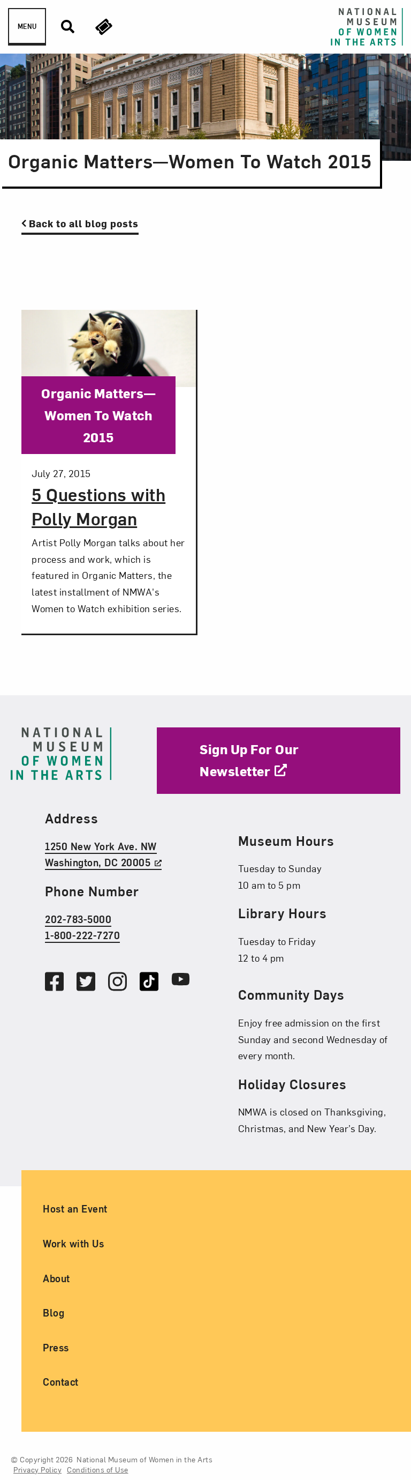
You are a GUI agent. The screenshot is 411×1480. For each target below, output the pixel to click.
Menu (27, 26)
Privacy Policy (37, 1469)
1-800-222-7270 (82, 935)
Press (56, 1347)
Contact (61, 1381)
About (56, 1278)
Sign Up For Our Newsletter (249, 759)
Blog (53, 1312)
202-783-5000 (78, 919)
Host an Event (75, 1208)
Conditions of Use (97, 1469)
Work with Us (73, 1243)
